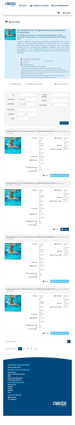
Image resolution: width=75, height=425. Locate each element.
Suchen (64, 123)
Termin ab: (11, 99)
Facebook (13, 397)
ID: (13, 95)
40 (24, 349)
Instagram (13, 399)
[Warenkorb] (58, 11)
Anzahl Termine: (44, 96)
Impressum (12, 372)
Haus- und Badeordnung (16, 374)
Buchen (65, 229)
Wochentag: (43, 105)
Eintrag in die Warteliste (60, 175)
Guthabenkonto (61, 5)
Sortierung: (10, 104)
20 (20, 349)
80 (31, 349)
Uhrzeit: (44, 100)
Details (46, 175)
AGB (9, 376)
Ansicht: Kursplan (62, 84)
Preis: (12, 118)
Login (67, 13)
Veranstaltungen (40, 5)
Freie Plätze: (10, 109)
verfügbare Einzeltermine (35, 84)
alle (26, 114)
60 (27, 349)
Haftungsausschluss (14, 380)
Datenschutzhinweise (15, 378)
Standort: (11, 114)
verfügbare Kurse (16, 84)
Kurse (23, 5)
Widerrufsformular (14, 367)
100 (35, 349)
